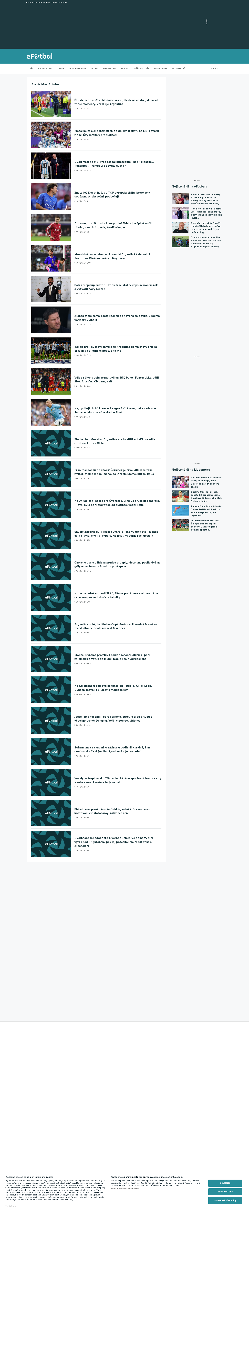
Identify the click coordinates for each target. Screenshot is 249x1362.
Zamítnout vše (225, 1191)
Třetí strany (10, 1206)
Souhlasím (225, 1183)
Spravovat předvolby (225, 1200)
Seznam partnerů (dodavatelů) (125, 1188)
